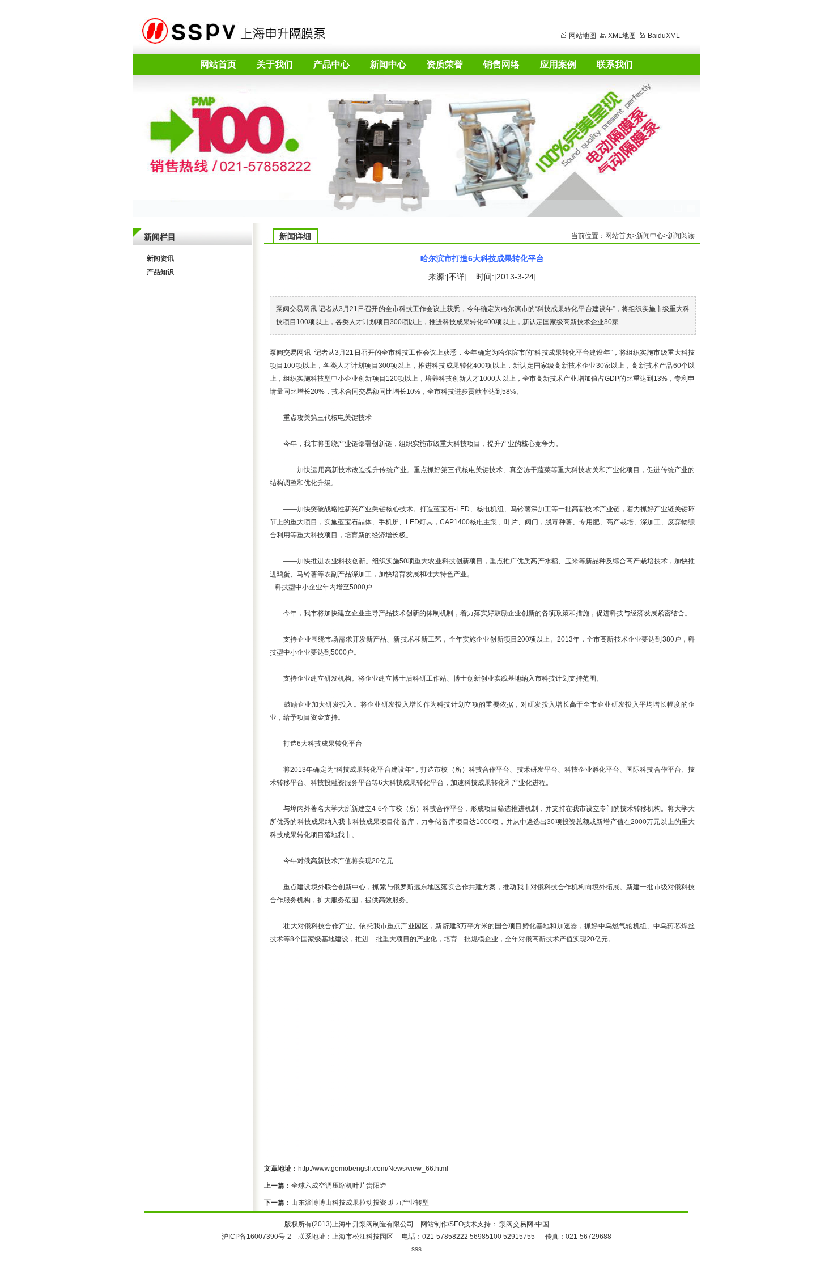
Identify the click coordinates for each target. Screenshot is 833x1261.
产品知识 (160, 272)
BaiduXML (664, 36)
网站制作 (434, 1224)
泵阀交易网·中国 (524, 1224)
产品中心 (331, 64)
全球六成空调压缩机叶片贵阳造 (338, 1186)
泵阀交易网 (287, 352)
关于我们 (275, 64)
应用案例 (558, 64)
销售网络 (501, 64)
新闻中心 (388, 64)
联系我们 (615, 64)
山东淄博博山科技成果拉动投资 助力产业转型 (360, 1203)
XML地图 (622, 36)
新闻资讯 (160, 258)
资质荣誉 (445, 64)
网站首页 (218, 64)
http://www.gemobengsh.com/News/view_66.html (373, 1169)
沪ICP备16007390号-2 (256, 1237)
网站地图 (582, 36)
